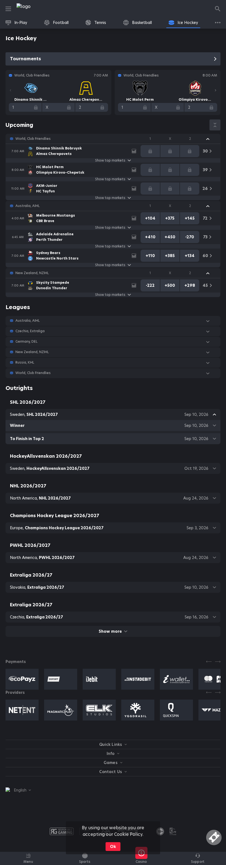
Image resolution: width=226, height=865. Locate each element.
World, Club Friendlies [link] (33, 139)
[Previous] (10, 90)
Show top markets (110, 160)
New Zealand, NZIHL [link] (32, 273)
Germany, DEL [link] (26, 341)
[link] (36, 8)
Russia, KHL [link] (24, 362)
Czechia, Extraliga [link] (30, 331)
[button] (113, 139)
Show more (110, 631)
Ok (113, 846)
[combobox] (18, 790)
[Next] (215, 90)
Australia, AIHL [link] (27, 206)
